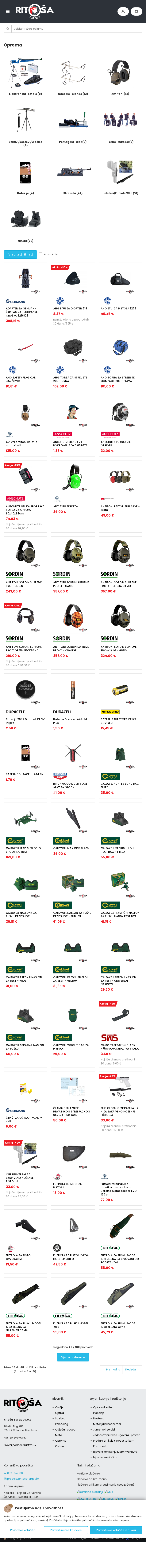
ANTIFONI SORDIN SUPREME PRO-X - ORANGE (71, 648)
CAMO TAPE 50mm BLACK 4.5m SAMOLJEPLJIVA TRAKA (120, 1047)
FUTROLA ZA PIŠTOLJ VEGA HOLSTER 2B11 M (71, 1257)
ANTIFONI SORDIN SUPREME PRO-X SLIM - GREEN (118, 648)
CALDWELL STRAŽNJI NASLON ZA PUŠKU (25, 1047)
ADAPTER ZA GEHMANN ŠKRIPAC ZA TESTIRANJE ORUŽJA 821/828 (21, 312)
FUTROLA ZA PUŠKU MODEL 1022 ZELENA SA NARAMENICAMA (23, 1326)
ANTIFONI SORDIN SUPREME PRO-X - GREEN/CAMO (118, 584)
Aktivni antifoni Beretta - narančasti (23, 443)
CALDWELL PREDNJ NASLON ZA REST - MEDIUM (71, 979)
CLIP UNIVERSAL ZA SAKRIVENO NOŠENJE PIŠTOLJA (19, 1178)
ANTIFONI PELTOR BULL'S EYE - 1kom (120, 508)
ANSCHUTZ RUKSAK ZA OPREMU (116, 443)
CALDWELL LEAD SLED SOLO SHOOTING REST (23, 850)
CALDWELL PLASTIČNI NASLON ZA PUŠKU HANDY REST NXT (120, 914)
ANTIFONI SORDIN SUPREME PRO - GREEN (24, 584)
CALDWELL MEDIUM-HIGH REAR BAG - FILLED (117, 850)
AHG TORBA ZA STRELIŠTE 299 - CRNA (70, 379)
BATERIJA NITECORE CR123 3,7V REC (118, 721)
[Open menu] (8, 11)
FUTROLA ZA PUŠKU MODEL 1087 (70, 1325)
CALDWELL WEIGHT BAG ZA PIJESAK (71, 1047)
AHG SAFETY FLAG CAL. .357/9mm (21, 379)
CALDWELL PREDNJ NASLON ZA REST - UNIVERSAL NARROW (118, 980)
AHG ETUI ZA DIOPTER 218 (70, 308)
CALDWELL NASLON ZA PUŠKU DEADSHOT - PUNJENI (72, 914)
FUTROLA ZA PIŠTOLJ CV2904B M (19, 1257)
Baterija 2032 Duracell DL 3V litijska (25, 721)
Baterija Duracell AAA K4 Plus (70, 721)
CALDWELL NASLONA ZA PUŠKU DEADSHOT (21, 914)
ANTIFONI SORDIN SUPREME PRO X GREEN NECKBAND (24, 648)
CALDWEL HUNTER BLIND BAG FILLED (120, 785)
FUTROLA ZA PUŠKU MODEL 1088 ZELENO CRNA (118, 1325)
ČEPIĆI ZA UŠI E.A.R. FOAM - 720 (24, 1119)
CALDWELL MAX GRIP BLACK (71, 848)
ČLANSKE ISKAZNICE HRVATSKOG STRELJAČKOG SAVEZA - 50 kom (71, 1111)
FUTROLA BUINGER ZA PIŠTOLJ (67, 1185)
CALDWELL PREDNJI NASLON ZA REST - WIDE (24, 979)
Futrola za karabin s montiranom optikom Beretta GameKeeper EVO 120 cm (119, 1189)
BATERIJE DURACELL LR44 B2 (24, 774)
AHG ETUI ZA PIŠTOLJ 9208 (118, 308)
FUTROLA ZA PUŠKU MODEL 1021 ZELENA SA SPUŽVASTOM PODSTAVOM (120, 1258)
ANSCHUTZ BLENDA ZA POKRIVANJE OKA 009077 (70, 443)
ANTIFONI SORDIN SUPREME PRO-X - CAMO (71, 584)
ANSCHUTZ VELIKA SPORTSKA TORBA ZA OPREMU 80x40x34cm (25, 510)
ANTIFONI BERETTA (65, 506)
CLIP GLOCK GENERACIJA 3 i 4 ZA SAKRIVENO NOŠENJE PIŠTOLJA (119, 1111)
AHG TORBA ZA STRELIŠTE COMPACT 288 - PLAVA (118, 379)
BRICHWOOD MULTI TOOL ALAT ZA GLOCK (70, 785)
